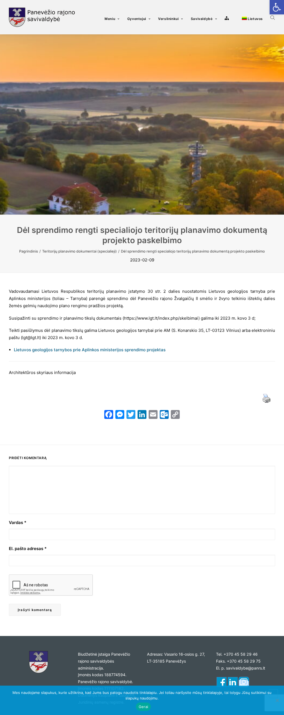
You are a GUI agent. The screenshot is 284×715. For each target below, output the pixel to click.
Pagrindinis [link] (28, 251)
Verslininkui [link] (168, 19)
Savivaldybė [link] (202, 19)
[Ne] (277, 700)
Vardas (17, 522)
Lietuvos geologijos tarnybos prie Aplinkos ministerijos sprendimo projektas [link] (90, 349)
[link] (277, 7)
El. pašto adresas (28, 548)
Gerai (143, 706)
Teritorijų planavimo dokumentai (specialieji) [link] (79, 251)
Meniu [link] (110, 19)
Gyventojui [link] (136, 19)
